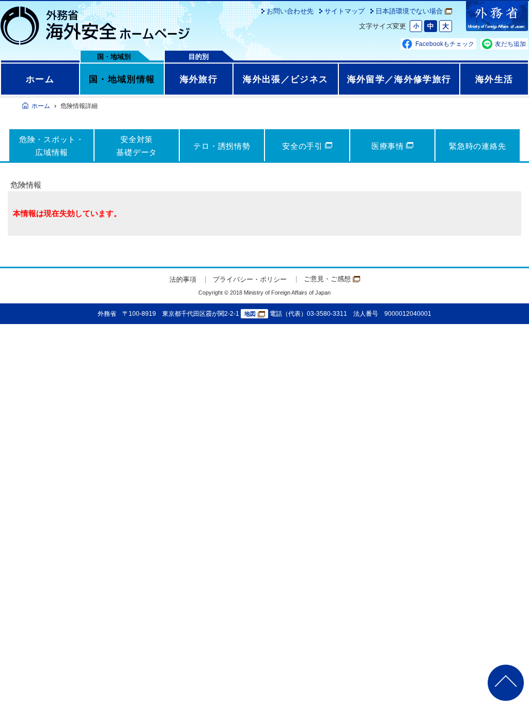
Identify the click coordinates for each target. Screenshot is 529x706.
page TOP (506, 683)
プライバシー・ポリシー (250, 279)
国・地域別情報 (122, 79)
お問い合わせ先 (290, 11)
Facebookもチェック (444, 44)
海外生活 (494, 79)
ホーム (40, 79)
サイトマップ (344, 11)
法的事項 (182, 279)
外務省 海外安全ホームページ (95, 26)
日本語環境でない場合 (409, 11)
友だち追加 (510, 44)
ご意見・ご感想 (327, 279)
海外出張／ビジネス (285, 79)
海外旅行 (198, 79)
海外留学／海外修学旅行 (399, 79)
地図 (250, 314)
